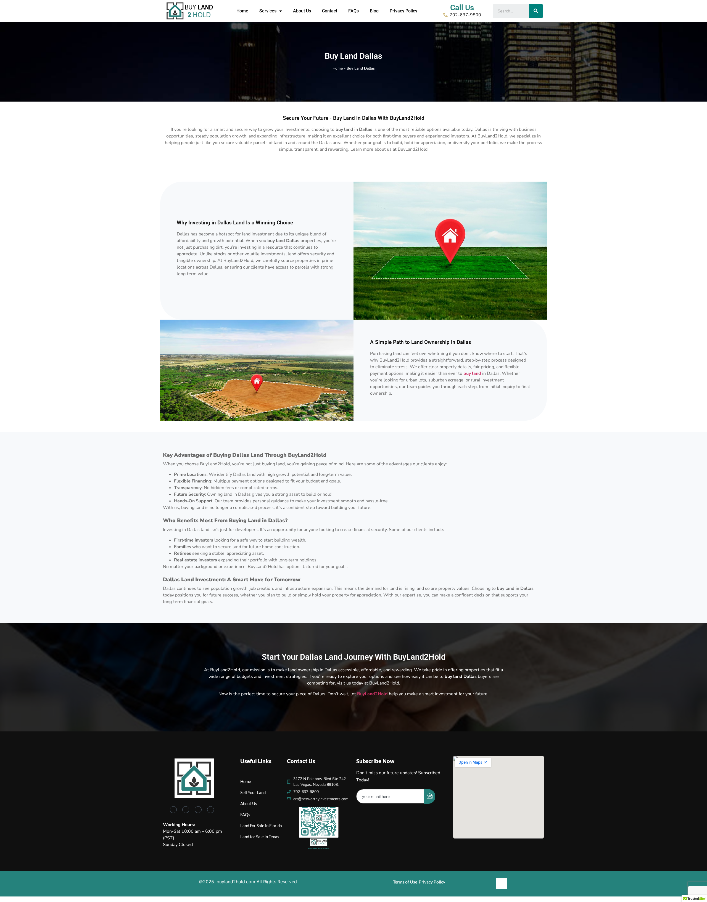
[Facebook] (173, 809)
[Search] (536, 11)
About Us (302, 11)
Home (242, 11)
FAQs (353, 11)
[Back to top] (501, 883)
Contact (329, 11)
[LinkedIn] (198, 809)
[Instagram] (210, 809)
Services (267, 11)
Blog (374, 11)
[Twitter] (185, 809)
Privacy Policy (403, 11)
